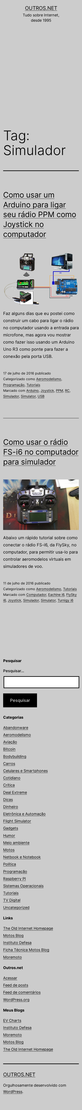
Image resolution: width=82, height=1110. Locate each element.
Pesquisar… (13, 671)
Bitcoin (9, 749)
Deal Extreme (15, 792)
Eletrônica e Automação (24, 814)
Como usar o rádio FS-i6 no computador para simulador (40, 451)
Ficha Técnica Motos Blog (26, 950)
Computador (36, 594)
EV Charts (12, 1020)
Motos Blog (13, 935)
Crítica (9, 785)
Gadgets (10, 828)
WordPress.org (16, 999)
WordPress (12, 1091)
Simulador (11, 396)
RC (67, 390)
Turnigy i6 (65, 600)
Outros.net (41, 8)
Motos (9, 850)
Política (9, 864)
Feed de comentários (22, 992)
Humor (9, 835)
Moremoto (12, 957)
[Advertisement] (41, 79)
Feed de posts (15, 985)
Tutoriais (33, 385)
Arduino (32, 390)
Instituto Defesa (17, 942)
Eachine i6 (56, 594)
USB (41, 396)
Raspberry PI (14, 878)
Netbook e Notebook (22, 857)
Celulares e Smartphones (25, 771)
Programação (14, 385)
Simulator (28, 396)
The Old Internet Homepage (28, 928)
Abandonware (15, 727)
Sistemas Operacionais (23, 886)
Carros (9, 763)
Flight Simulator (17, 821)
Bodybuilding (14, 756)
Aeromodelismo (48, 379)
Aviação (10, 742)
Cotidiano (11, 778)
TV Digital (11, 900)
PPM (59, 390)
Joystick (47, 390)
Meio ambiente (16, 842)
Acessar (10, 978)
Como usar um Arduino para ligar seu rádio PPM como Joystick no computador (39, 214)
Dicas (8, 799)
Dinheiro (10, 807)
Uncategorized (16, 907)
